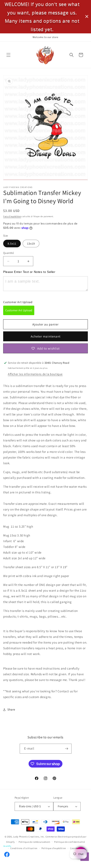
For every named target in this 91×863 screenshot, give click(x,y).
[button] (8, 55)
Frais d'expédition (12, 216)
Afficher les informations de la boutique (35, 374)
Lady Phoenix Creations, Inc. (29, 836)
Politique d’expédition (53, 848)
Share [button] (11, 709)
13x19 (31, 243)
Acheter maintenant (46, 336)
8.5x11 (12, 243)
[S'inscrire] (66, 749)
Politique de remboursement (34, 841)
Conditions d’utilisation (23, 848)
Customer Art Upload (18, 310)
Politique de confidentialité (69, 841)
